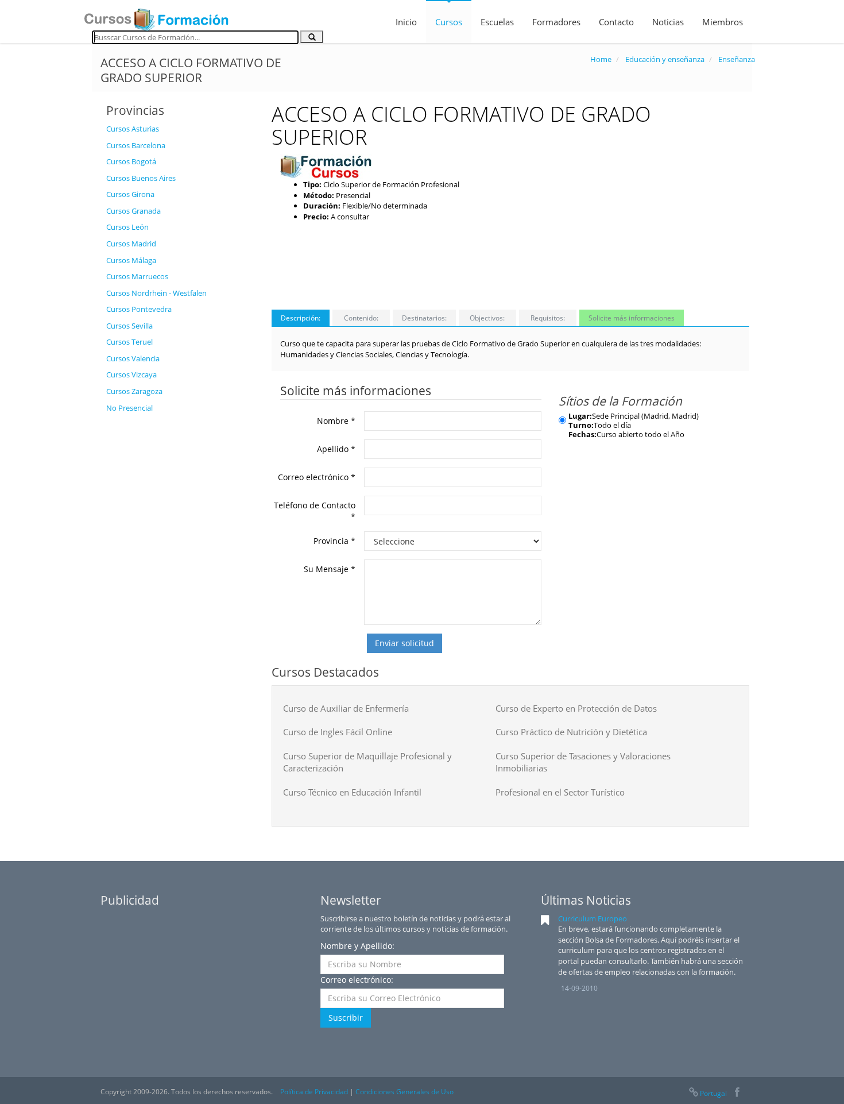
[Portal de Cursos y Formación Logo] (156, 16)
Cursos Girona (130, 194)
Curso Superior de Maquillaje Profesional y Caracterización (367, 762)
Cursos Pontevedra (139, 309)
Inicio (406, 22)
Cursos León (127, 227)
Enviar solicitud (404, 643)
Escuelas (497, 22)
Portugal (713, 1093)
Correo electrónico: (356, 979)
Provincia (334, 540)
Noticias (668, 22)
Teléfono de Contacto (314, 511)
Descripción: (300, 318)
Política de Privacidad (314, 1092)
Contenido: (361, 318)
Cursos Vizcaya (131, 374)
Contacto (616, 22)
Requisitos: (548, 318)
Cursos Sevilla (129, 326)
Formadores (556, 22)
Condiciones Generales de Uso (404, 1092)
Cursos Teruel (129, 342)
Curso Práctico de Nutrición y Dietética (571, 732)
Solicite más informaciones (632, 318)
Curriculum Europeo (592, 918)
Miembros (722, 22)
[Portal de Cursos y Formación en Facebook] (737, 1093)
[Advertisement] (180, 591)
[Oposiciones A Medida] (326, 166)
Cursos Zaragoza (134, 391)
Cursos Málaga (131, 260)
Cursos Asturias (132, 128)
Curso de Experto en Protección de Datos (576, 708)
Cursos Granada (133, 211)
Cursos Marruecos (137, 276)
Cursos (448, 22)
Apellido (336, 448)
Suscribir (345, 1017)
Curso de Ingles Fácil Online (337, 732)
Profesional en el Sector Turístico (560, 792)
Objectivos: (487, 318)
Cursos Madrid (131, 243)
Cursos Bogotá (131, 161)
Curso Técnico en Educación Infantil (352, 792)
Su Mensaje (329, 568)
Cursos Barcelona (135, 145)
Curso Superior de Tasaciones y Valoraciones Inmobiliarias (583, 762)
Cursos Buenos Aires (141, 178)
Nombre (336, 420)
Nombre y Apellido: (357, 945)
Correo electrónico (316, 477)
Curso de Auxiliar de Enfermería (346, 708)
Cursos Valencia (133, 358)
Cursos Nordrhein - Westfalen (156, 293)
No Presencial (129, 408)
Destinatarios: (424, 318)
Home (600, 59)
